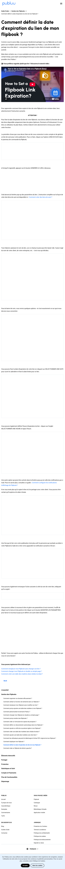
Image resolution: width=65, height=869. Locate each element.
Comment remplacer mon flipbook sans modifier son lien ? (20, 705)
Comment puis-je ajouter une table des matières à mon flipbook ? (22, 708)
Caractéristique (5, 806)
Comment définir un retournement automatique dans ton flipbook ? (23, 725)
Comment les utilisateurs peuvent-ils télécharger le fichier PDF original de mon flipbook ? (29, 738)
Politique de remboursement (42, 839)
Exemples (4, 809)
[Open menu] (61, 3)
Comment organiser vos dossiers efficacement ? (17, 698)
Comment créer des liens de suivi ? (40, 197)
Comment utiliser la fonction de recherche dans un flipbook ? (21, 702)
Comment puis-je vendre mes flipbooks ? (15, 718)
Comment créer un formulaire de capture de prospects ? (19, 721)
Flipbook (36, 799)
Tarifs (3, 816)
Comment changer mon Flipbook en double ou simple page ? (21, 671)
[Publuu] (9, 3)
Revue (35, 806)
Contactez (4, 833)
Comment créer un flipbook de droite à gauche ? (17, 748)
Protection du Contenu (40, 826)
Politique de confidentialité (42, 833)
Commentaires (5, 812)
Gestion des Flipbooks (18, 11)
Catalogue (37, 802)
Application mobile (39, 812)
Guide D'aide (5, 11)
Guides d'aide (5, 829)
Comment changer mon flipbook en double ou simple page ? (21, 715)
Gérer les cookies (37, 865)
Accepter (25, 865)
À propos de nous (6, 802)
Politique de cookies (40, 836)
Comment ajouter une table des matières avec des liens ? (20, 735)
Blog (2, 826)
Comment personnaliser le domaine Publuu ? (16, 712)
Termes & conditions (40, 829)
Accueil (3, 799)
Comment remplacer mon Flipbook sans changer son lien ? (21, 669)
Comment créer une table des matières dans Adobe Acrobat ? (21, 731)
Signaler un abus (39, 843)
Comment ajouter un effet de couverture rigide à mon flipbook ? (22, 728)
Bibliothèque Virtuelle (40, 809)
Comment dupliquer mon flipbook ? (13, 741)
